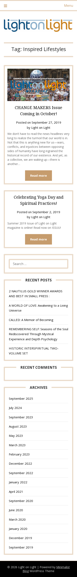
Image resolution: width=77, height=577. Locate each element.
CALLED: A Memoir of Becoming (31, 320)
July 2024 (15, 408)
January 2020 (18, 529)
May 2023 (16, 436)
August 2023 (18, 426)
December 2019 (20, 538)
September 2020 (21, 501)
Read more (38, 175)
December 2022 (20, 463)
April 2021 (16, 491)
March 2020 (17, 519)
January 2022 (18, 482)
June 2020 (16, 510)
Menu (68, 5)
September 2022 (21, 473)
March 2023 (17, 445)
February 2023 (19, 454)
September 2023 (21, 417)
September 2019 (21, 547)
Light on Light (40, 127)
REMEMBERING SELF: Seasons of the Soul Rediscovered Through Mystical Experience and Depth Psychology (38, 334)
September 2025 (21, 398)
